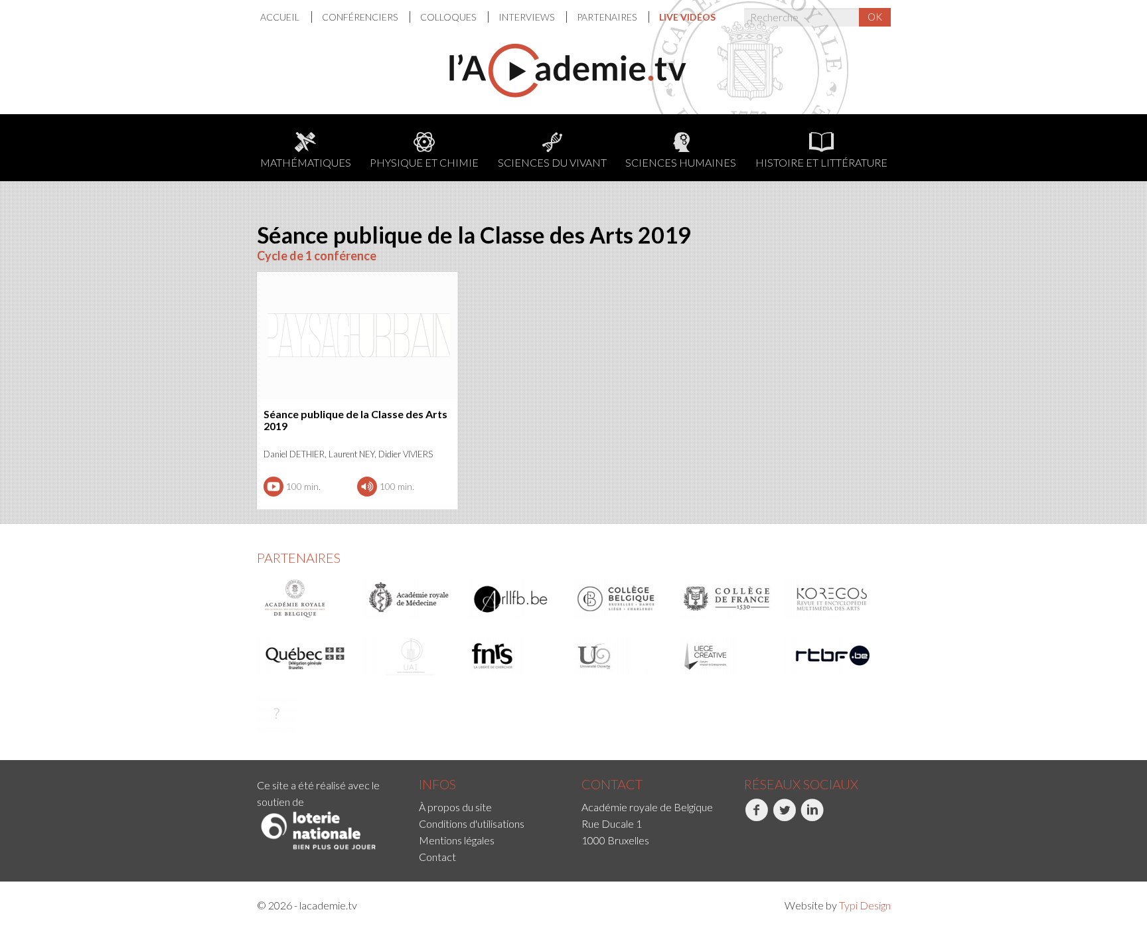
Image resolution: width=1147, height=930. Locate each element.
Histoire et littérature (821, 162)
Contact (437, 856)
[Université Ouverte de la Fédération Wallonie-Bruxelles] (622, 656)
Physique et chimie (424, 162)
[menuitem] (286, 17)
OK (875, 17)
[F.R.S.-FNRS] (516, 656)
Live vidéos (687, 17)
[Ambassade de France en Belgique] (277, 713)
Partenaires (608, 17)
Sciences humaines (680, 162)
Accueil (280, 17)
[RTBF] (833, 656)
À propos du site (455, 807)
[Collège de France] (727, 599)
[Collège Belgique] (622, 599)
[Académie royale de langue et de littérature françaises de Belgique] (516, 599)
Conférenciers (361, 17)
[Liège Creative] (727, 656)
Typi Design (865, 905)
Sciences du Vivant (552, 162)
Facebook (745, 835)
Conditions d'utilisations (471, 823)
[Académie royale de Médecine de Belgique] (410, 599)
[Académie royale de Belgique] (305, 599)
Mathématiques (305, 162)
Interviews (527, 17)
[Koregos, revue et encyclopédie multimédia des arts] (833, 599)
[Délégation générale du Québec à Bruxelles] (305, 656)
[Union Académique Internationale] (410, 656)
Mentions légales (457, 840)
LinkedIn (802, 835)
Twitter (773, 835)
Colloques (449, 17)
